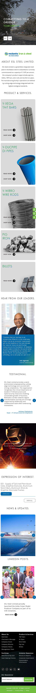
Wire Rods (22, 642)
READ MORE (7, 130)
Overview (5, 637)
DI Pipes (21, 639)
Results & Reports (25, 655)
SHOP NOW (7, 135)
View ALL (30, 500)
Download (6, 494)
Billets (21, 647)
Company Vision (7, 642)
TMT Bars (22, 637)
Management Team (8, 649)
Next (10, 38)
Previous (5, 38)
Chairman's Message (8, 639)
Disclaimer (10, 690)
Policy (27, 690)
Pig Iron (21, 644)
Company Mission (7, 644)
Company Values (7, 647)
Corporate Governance (26, 658)
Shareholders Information (23, 661)
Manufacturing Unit (8, 655)
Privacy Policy (19, 690)
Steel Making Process (9, 658)
